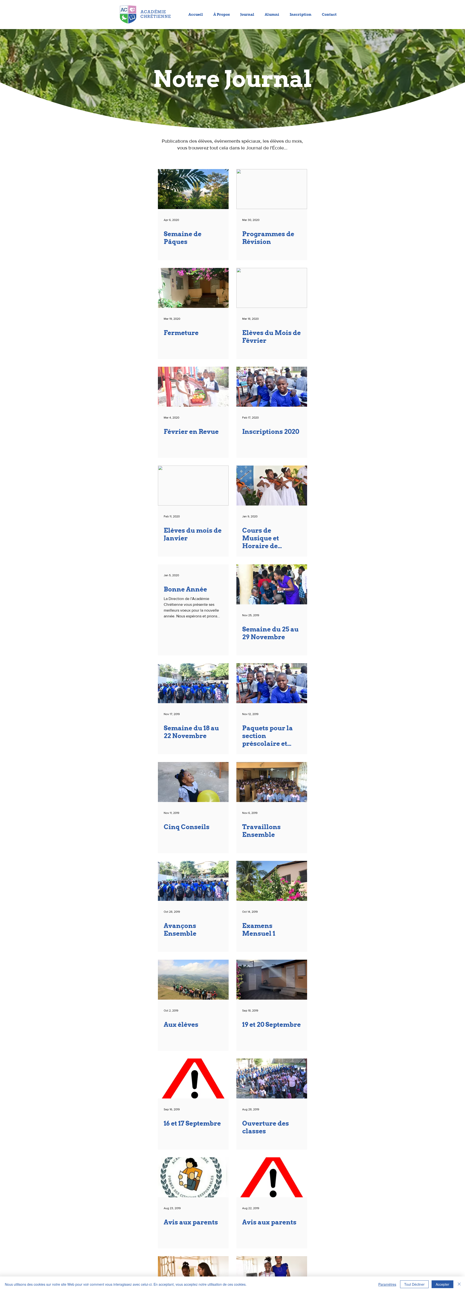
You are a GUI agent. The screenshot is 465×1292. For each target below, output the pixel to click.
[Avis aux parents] (193, 1177)
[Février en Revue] (193, 387)
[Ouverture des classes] (271, 1078)
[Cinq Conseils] (193, 782)
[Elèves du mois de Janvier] (193, 486)
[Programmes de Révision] (271, 189)
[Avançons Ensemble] (193, 881)
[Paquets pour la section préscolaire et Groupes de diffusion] (271, 683)
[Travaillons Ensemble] (271, 782)
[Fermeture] (193, 288)
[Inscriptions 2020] (271, 387)
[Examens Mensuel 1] (271, 881)
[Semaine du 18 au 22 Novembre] (193, 683)
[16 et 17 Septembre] (193, 1078)
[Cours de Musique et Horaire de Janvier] (271, 486)
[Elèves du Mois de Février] (271, 288)
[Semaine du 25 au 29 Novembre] (271, 584)
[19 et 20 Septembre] (271, 980)
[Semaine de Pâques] (193, 189)
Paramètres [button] (387, 1284)
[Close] (459, 1284)
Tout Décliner (414, 1284)
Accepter (442, 1284)
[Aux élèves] (193, 980)
